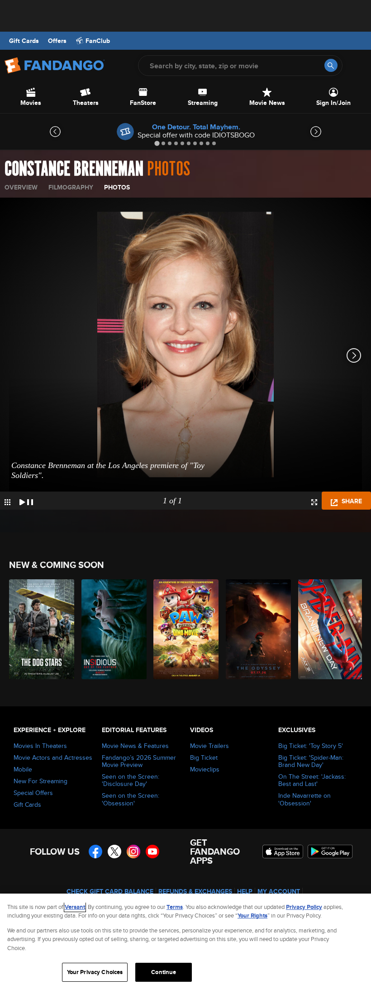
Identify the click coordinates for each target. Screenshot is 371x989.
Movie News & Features (135, 745)
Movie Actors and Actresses (53, 757)
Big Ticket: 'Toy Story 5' (310, 745)
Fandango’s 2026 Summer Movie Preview (139, 761)
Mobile (23, 769)
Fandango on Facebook (95, 851)
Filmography (70, 187)
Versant (75, 907)
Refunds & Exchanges (195, 891)
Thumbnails (7, 502)
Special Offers (33, 792)
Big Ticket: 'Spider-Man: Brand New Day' (310, 761)
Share (351, 501)
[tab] (156, 143)
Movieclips (204, 769)
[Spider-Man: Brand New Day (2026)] (329, 629)
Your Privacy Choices (95, 972)
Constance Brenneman (74, 169)
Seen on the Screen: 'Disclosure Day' (130, 780)
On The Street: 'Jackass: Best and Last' (312, 780)
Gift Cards (24, 40)
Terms (174, 907)
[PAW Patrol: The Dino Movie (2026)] (184, 629)
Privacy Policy (304, 907)
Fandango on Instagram (133, 851)
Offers (57, 40)
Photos (117, 187)
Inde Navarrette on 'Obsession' (304, 799)
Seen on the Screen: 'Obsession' (130, 799)
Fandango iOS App (282, 851)
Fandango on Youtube (152, 851)
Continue (163, 972)
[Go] (331, 65)
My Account (278, 891)
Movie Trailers (209, 745)
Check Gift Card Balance (110, 891)
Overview (21, 187)
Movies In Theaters (40, 745)
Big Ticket (204, 757)
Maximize (314, 502)
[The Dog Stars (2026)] (40, 629)
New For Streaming (40, 781)
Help (244, 891)
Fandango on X (114, 851)
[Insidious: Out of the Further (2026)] (112, 629)
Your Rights (252, 915)
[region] (185, 941)
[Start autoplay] (26, 501)
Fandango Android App (330, 851)
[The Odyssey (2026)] (257, 629)
